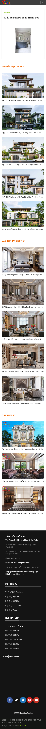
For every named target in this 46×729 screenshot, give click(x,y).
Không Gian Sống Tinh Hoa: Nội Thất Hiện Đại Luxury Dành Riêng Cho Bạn (22, 275)
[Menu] (42, 2)
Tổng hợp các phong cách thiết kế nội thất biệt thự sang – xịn (23, 481)
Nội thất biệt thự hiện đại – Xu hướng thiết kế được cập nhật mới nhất (22, 514)
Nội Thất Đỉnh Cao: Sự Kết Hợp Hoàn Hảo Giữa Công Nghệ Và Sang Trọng (23, 371)
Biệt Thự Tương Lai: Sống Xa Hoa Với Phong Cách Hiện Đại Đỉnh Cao (22, 165)
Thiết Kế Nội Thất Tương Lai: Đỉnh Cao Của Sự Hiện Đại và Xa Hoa (22, 339)
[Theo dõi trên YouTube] (36, 700)
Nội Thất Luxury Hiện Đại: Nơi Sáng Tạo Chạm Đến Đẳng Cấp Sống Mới (22, 307)
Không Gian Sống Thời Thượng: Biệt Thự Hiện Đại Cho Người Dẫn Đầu (22, 229)
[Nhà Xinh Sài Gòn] (11, 2)
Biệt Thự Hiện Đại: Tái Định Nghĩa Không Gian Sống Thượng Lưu (22, 101)
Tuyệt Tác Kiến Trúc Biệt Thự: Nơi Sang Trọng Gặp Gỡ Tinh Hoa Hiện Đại (21, 133)
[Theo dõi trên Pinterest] (30, 700)
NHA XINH (22, 726)
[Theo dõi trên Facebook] (10, 700)
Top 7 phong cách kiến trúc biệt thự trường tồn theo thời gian (23, 449)
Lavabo (7, 12)
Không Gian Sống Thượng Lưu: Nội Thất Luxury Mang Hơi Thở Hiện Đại (21, 404)
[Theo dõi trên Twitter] (23, 700)
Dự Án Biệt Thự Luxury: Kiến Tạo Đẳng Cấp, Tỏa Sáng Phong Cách (22, 197)
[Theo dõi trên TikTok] (16, 700)
